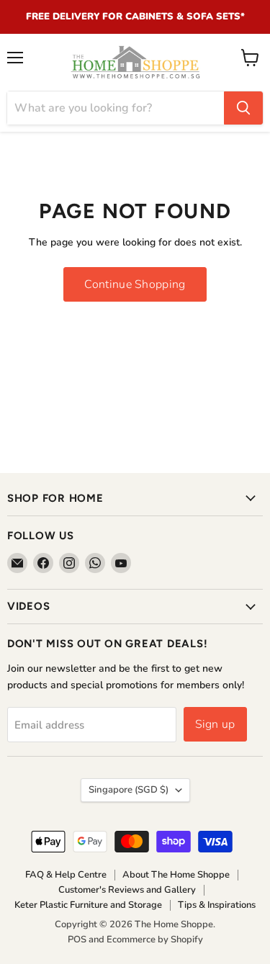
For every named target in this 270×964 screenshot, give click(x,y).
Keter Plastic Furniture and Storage (88, 904)
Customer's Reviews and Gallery (127, 889)
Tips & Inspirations (217, 904)
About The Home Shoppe (176, 874)
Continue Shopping (134, 284)
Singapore (128, 789)
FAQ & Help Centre (66, 874)
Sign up (215, 724)
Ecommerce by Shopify (155, 939)
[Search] (243, 108)
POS (77, 939)
